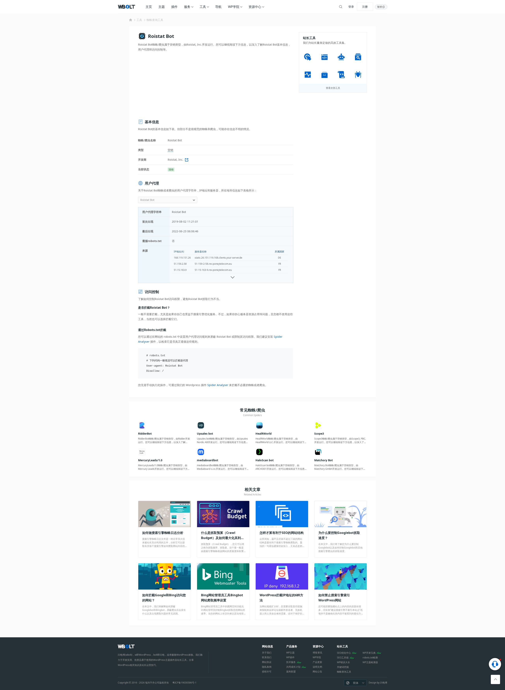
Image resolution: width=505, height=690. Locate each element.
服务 (187, 7)
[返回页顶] (495, 679)
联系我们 (266, 657)
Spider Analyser (217, 385)
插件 (174, 7)
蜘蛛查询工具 (155, 20)
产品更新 (317, 662)
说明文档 (317, 666)
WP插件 (290, 657)
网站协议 (266, 662)
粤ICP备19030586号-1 (184, 682)
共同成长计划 (293, 666)
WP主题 (290, 652)
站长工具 (342, 646)
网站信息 (267, 646)
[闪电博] (127, 6)
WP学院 (233, 7)
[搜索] (340, 6)
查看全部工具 (333, 88)
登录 (351, 6)
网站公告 (317, 671)
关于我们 (266, 652)
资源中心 (255, 7)
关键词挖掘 (343, 667)
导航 (218, 7)
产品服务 (291, 646)
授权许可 (266, 671)
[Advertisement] (215, 85)
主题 (161, 7)
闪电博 (383, 682)
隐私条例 (266, 666)
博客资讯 (317, 652)
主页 (149, 7)
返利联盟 (291, 671)
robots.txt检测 (370, 657)
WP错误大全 (343, 662)
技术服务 (291, 662)
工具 (203, 7)
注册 (365, 6)
